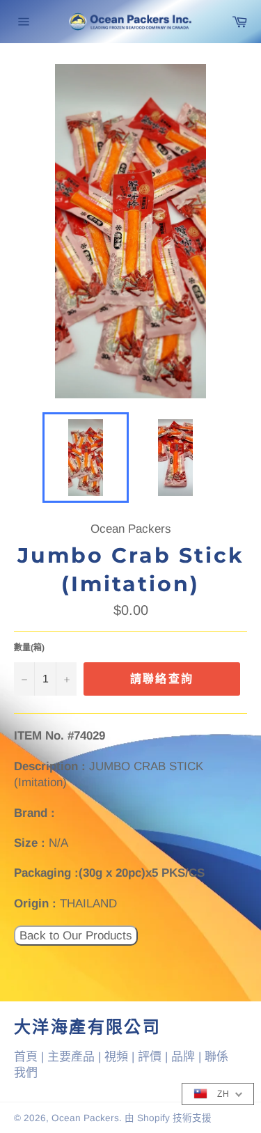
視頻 (116, 1056)
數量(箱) (29, 648)
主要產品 (71, 1056)
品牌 (183, 1056)
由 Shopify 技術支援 (168, 1118)
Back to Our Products (75, 935)
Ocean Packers (85, 1118)
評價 (149, 1056)
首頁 (26, 1056)
